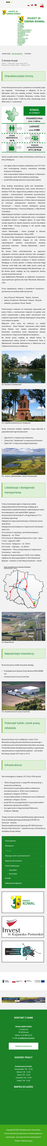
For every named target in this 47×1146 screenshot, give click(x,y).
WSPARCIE (23, 34)
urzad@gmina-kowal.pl (26, 1038)
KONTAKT (21, 44)
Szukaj (23, 5)
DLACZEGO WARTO (25, 31)
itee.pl (30, 1141)
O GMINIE (21, 27)
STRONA (21, 24)
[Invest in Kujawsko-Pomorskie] (23, 927)
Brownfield (21, 41)
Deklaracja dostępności (13, 883)
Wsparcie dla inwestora (13, 861)
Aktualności (9, 846)
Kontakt (8, 878)
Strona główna (10, 841)
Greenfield (21, 40)
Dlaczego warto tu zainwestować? (17, 856)
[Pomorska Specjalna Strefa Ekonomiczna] (23, 951)
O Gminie (8, 851)
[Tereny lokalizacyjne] (23, 1000)
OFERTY (23, 37)
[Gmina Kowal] (23, 902)
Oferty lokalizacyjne (12, 866)
